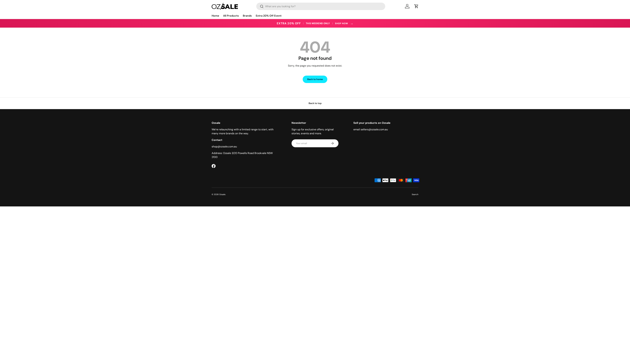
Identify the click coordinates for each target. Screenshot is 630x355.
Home (215, 15)
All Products (231, 15)
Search (415, 194)
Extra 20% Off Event (269, 15)
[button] (416, 6)
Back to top (315, 103)
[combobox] (320, 6)
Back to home (315, 79)
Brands (247, 15)
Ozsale (222, 194)
